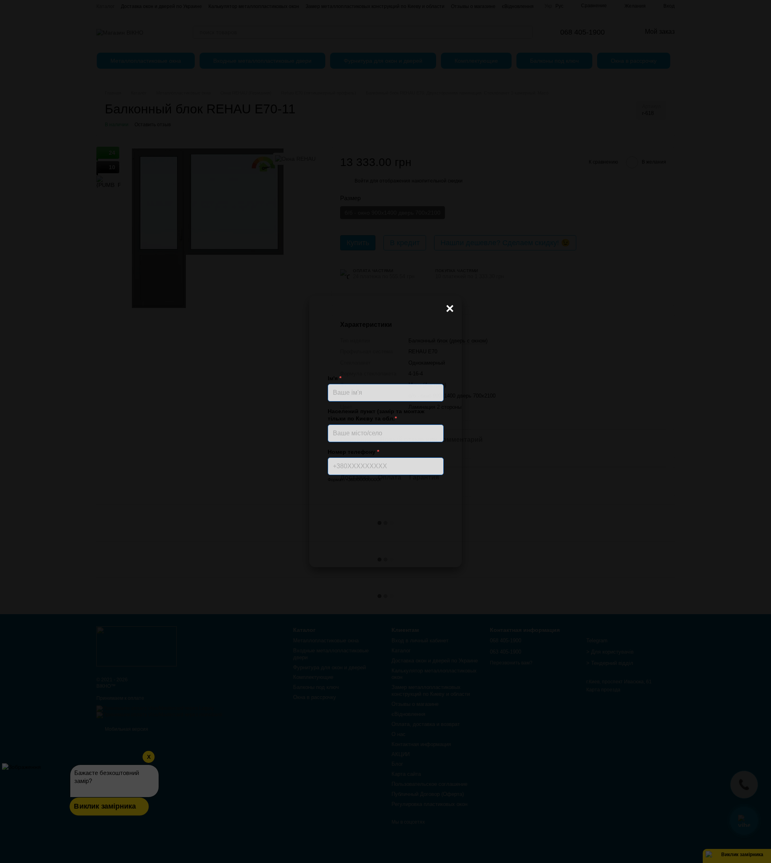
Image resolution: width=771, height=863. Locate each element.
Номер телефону (353, 452)
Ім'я (334, 378)
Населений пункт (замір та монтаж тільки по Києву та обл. (376, 415)
